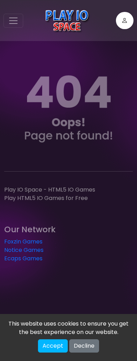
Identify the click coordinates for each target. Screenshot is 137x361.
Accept (53, 346)
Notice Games (24, 250)
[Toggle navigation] (13, 21)
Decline (84, 346)
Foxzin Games (23, 242)
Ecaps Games (23, 258)
